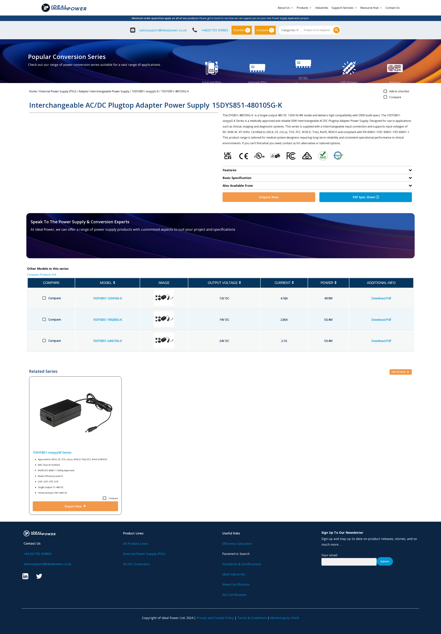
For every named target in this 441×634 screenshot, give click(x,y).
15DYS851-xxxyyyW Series (52, 452)
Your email (329, 555)
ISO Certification (234, 595)
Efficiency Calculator (237, 543)
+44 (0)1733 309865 (37, 554)
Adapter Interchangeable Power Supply (104, 91)
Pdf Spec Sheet (364, 197)
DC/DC (303, 78)
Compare (264, 30)
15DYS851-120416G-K (107, 298)
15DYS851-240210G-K (107, 341)
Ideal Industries (233, 574)
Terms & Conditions (252, 618)
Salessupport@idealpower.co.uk (47, 564)
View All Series (399, 371)
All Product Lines (135, 543)
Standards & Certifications (241, 564)
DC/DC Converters (136, 564)
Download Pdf (381, 298)
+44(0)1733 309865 (214, 30)
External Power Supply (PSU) (57, 91)
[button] (51, 246)
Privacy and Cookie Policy (215, 618)
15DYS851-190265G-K (107, 320)
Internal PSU (257, 82)
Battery (395, 82)
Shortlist (240, 30)
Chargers (395, 88)
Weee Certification (236, 584)
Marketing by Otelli (284, 618)
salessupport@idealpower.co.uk (163, 30)
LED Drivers (349, 82)
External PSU (211, 82)
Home (33, 91)
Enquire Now (269, 197)
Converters (303, 83)
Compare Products (41, 275)
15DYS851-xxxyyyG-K (145, 91)
